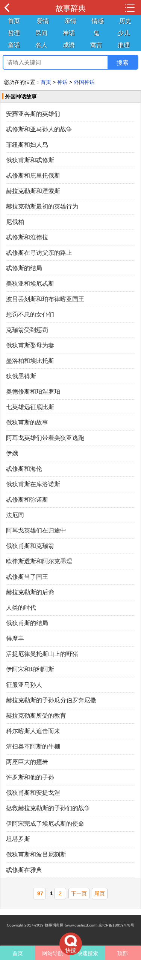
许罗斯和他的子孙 (30, 777)
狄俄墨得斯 (21, 376)
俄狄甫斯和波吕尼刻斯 (36, 854)
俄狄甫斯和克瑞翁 (30, 546)
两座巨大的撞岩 (27, 762)
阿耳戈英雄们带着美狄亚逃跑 (45, 438)
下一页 (79, 893)
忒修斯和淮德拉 (27, 237)
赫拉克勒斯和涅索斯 (33, 191)
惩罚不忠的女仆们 (30, 314)
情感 (98, 21)
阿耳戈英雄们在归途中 (36, 530)
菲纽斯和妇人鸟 (27, 144)
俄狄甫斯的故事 (27, 422)
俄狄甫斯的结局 (27, 623)
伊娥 (12, 453)
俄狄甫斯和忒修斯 (30, 160)
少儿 (124, 33)
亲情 (70, 21)
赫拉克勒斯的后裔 (30, 592)
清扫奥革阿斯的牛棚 (33, 746)
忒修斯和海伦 (24, 469)
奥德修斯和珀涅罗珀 (33, 391)
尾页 (99, 893)
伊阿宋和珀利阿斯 (30, 669)
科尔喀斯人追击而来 (33, 731)
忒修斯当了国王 (27, 577)
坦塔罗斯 (18, 839)
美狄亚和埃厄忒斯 (30, 283)
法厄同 (15, 515)
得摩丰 (15, 638)
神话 (69, 33)
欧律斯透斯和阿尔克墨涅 (39, 561)
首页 (14, 21)
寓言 (96, 45)
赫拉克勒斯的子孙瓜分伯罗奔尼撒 (51, 700)
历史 (125, 21)
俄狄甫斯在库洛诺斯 (33, 484)
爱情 (43, 21)
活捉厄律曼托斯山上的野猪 (42, 654)
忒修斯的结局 (24, 268)
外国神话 (84, 82)
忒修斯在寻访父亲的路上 (39, 253)
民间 (41, 33)
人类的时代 (21, 607)
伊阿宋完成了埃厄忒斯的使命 (45, 823)
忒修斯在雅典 (24, 870)
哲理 (14, 33)
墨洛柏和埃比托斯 (30, 361)
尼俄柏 (15, 222)
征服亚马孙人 (24, 685)
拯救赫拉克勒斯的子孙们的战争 (48, 808)
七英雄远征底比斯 (30, 407)
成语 (69, 45)
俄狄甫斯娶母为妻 (30, 345)
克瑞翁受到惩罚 (27, 330)
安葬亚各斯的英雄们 (33, 114)
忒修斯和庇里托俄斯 (33, 175)
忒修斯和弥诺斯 (27, 499)
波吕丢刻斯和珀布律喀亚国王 (45, 299)
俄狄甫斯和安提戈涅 (33, 793)
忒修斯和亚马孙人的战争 (39, 129)
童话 (14, 45)
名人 (41, 45)
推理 (124, 45)
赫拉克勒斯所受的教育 (36, 715)
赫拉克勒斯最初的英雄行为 (42, 206)
